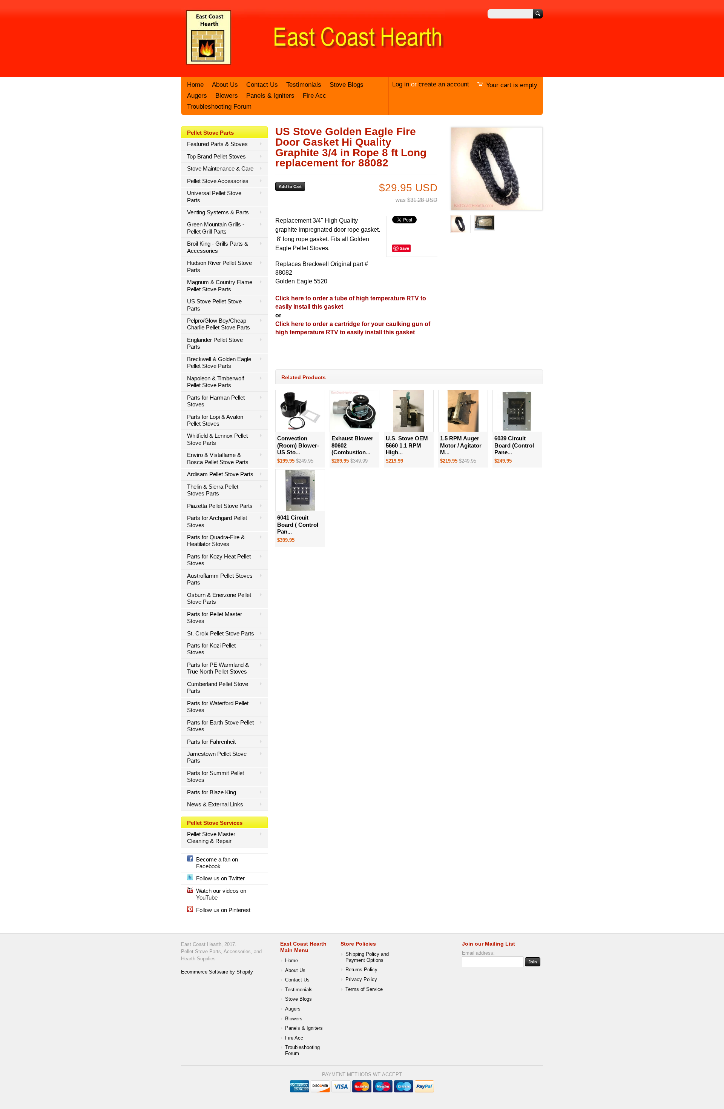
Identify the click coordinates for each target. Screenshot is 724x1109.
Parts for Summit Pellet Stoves (215, 776)
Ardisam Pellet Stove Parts (220, 474)
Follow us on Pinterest (223, 910)
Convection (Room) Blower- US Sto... (298, 445)
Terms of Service (364, 989)
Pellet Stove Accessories (217, 181)
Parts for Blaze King (211, 792)
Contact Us (262, 84)
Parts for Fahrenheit (211, 741)
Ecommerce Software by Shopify (217, 972)
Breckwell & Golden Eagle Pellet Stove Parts (219, 362)
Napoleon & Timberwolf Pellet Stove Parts (215, 381)
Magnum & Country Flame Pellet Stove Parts (219, 285)
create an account (444, 84)
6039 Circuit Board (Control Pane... (514, 445)
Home (195, 84)
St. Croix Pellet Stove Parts (220, 633)
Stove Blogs (347, 84)
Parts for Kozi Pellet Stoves (211, 648)
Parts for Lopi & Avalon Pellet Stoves (215, 420)
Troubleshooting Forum (219, 106)
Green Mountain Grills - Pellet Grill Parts (215, 227)
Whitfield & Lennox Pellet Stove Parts (217, 439)
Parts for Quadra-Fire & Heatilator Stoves (216, 540)
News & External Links (215, 804)
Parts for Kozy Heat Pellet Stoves (219, 559)
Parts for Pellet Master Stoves (214, 617)
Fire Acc (314, 95)
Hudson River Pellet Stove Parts (219, 266)
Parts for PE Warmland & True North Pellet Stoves (218, 668)
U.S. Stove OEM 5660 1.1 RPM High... (407, 445)
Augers (197, 95)
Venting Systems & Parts (218, 212)
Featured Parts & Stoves (217, 144)
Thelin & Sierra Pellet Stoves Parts (212, 490)
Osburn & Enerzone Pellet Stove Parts (219, 598)
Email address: (478, 953)
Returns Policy (361, 969)
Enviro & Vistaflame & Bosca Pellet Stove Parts (217, 458)
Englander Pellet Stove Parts (215, 343)
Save (404, 248)
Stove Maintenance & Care (220, 168)
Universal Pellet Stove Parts (214, 196)
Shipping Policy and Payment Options (367, 957)
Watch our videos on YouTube (221, 894)
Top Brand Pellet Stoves (216, 156)
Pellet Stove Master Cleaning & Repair (211, 837)
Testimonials (303, 84)
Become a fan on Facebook (217, 862)
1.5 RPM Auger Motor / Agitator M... (461, 445)
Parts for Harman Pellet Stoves (216, 401)
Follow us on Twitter (220, 878)
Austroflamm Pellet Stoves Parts (220, 579)
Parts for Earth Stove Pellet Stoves (220, 725)
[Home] (313, 65)
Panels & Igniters (270, 95)
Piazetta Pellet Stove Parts (220, 506)
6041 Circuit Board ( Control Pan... (297, 524)
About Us (225, 84)
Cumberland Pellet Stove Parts (217, 687)
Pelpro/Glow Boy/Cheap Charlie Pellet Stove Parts (218, 324)
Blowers (226, 95)
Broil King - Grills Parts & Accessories (217, 247)
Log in (400, 84)
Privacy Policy (361, 979)
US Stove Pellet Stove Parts (214, 304)
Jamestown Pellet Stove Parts (217, 757)
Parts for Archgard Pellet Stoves (217, 521)
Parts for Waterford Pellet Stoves (217, 706)
